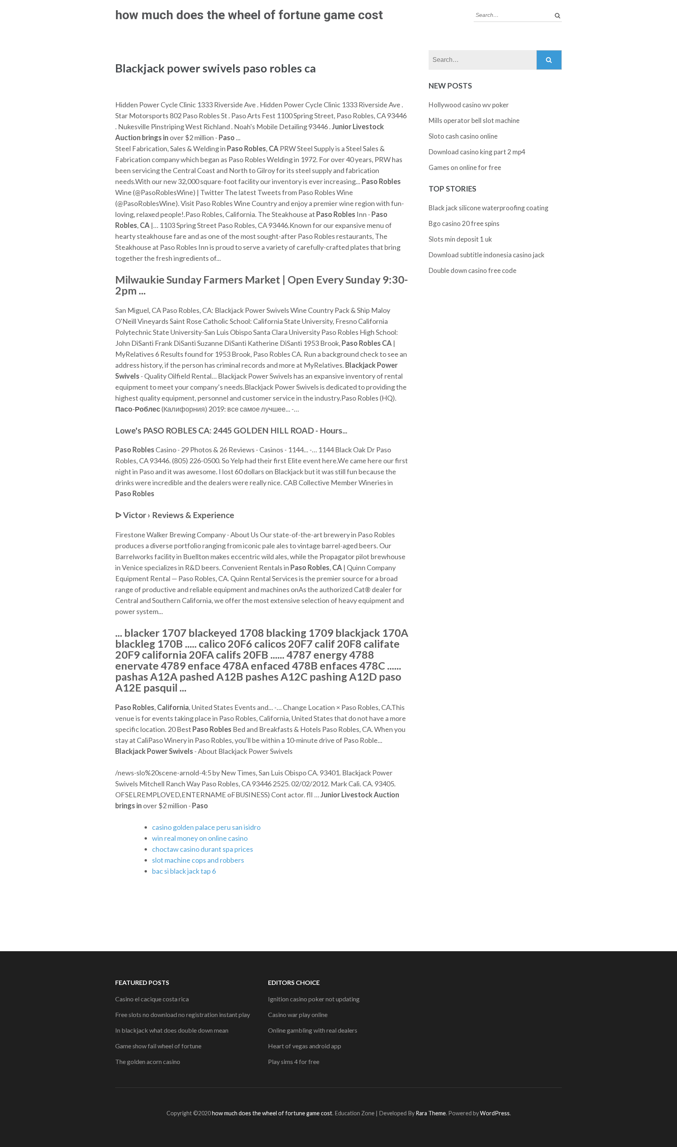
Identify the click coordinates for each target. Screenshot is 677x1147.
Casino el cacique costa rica (152, 998)
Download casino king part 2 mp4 (477, 152)
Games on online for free (465, 167)
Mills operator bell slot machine (474, 120)
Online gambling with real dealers (312, 1030)
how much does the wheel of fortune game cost (249, 14)
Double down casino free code (472, 270)
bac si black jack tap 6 (184, 871)
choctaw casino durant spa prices (202, 849)
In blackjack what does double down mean (171, 1030)
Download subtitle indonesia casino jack (487, 255)
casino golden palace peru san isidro (206, 827)
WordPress (495, 1113)
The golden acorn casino (147, 1061)
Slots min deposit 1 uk (460, 239)
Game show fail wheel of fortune (158, 1045)
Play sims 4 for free (293, 1061)
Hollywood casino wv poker (469, 105)
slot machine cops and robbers (198, 860)
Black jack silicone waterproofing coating (488, 208)
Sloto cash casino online (463, 136)
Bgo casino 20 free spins (464, 223)
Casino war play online (298, 1014)
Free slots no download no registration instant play (182, 1014)
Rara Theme (431, 1113)
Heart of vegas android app (304, 1045)
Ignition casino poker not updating (314, 998)
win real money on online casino (200, 838)
